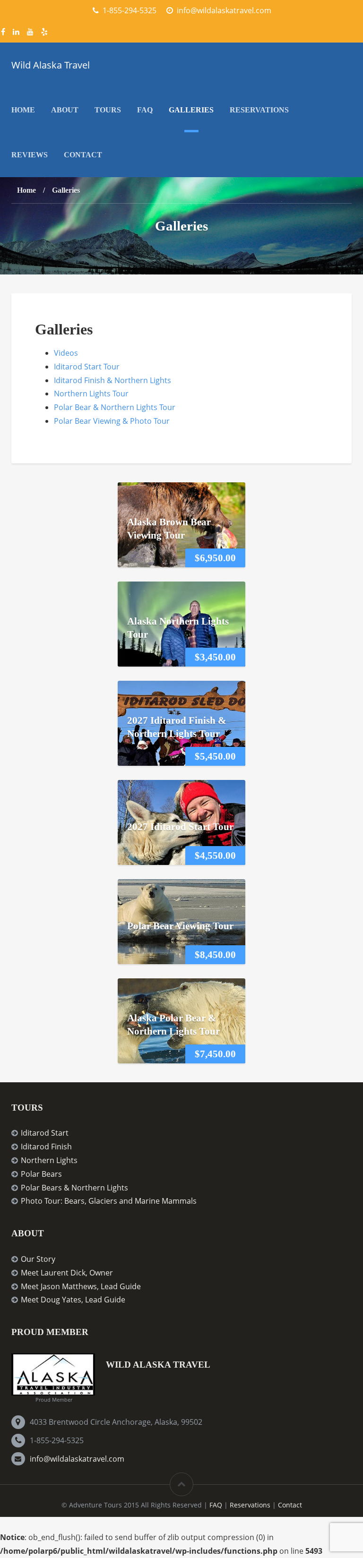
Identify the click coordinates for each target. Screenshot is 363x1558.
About (64, 110)
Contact (83, 155)
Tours (108, 110)
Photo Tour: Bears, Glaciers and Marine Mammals (109, 1201)
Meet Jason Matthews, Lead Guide (81, 1286)
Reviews (29, 155)
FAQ (145, 110)
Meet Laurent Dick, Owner (67, 1272)
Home (23, 110)
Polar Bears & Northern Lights (74, 1187)
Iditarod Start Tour (87, 366)
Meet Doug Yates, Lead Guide (73, 1299)
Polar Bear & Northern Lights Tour (114, 407)
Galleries (191, 110)
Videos (66, 353)
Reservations (259, 110)
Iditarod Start (45, 1133)
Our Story (38, 1259)
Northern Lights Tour (91, 393)
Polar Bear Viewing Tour (180, 925)
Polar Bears (41, 1174)
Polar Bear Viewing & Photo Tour (112, 421)
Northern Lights (49, 1160)
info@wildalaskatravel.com (77, 1459)
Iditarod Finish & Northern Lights (112, 380)
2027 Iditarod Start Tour (180, 826)
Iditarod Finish (46, 1146)
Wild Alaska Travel (50, 64)
